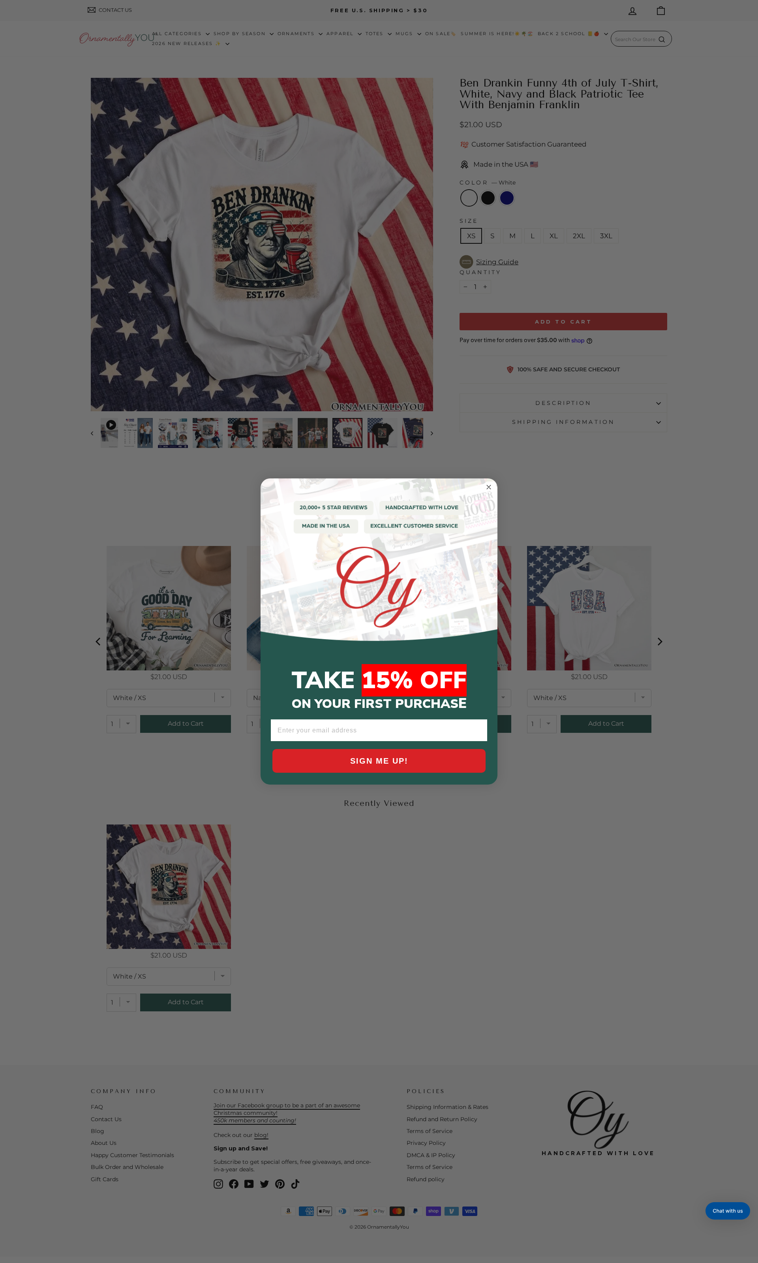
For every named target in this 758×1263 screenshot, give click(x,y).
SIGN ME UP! (379, 761)
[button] (727, 1211)
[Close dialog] (488, 487)
